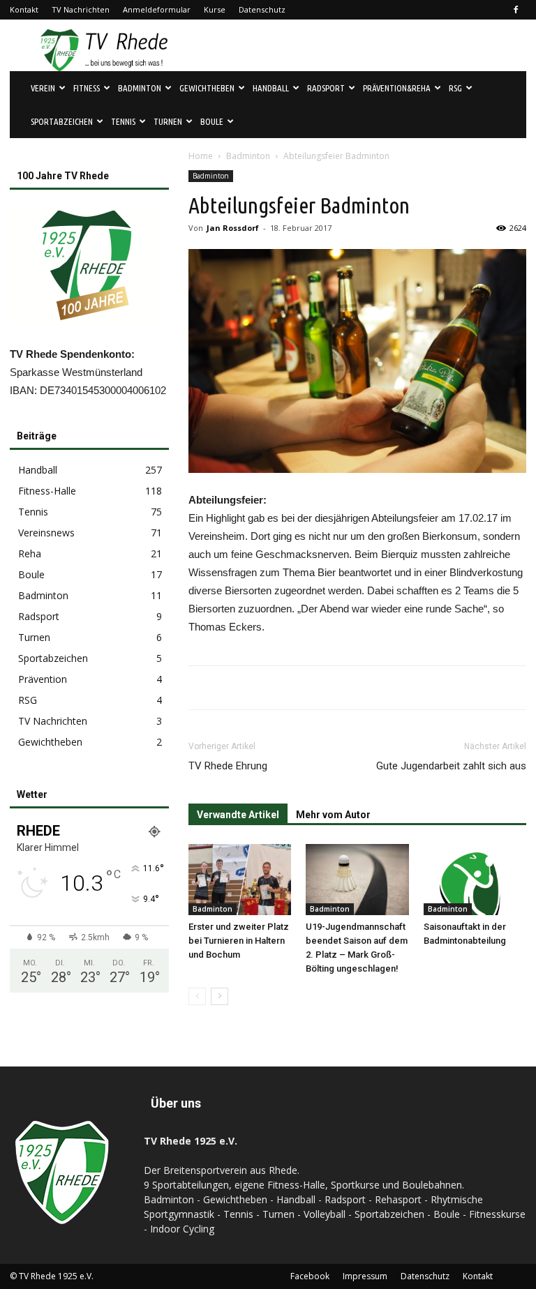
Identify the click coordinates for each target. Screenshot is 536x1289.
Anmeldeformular (157, 9)
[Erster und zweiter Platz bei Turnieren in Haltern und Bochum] (239, 879)
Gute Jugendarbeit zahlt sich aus (451, 766)
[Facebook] (515, 10)
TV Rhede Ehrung (227, 766)
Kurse (214, 9)
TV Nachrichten (81, 9)
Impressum (365, 1276)
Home (200, 156)
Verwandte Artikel (238, 814)
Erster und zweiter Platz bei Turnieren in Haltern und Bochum (238, 940)
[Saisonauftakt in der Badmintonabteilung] (475, 879)
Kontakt (24, 9)
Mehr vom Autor (333, 814)
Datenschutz (262, 9)
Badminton (248, 156)
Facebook (309, 1276)
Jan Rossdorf (233, 228)
